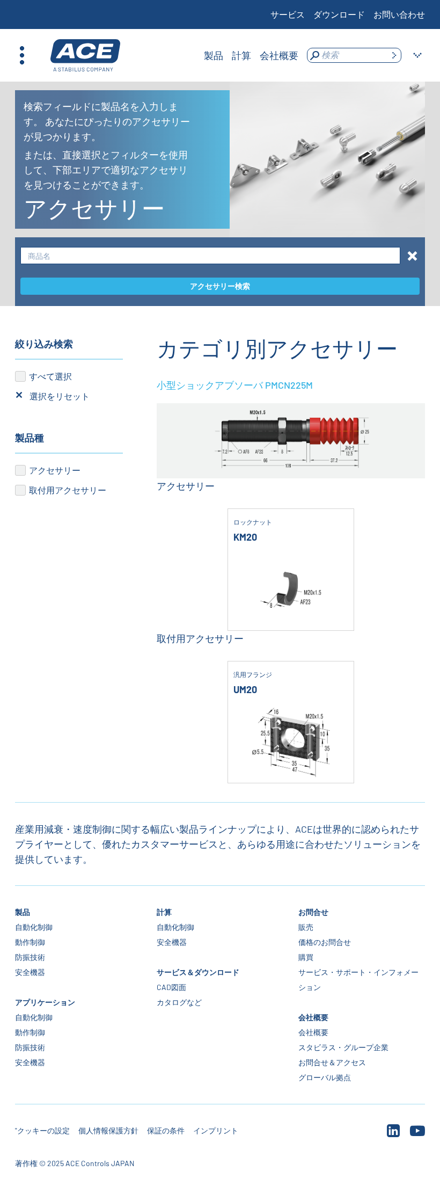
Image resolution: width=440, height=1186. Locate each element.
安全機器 (30, 972)
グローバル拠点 (324, 1077)
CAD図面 (171, 987)
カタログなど (179, 1002)
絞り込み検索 (44, 344)
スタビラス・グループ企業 (343, 1047)
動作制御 (30, 942)
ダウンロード (339, 14)
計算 (164, 911)
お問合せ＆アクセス (332, 1062)
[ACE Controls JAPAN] (85, 55)
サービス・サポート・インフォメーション (358, 979)
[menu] (251, 55)
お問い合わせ (399, 14)
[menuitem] (213, 55)
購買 (305, 957)
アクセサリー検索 (220, 285)
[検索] (393, 55)
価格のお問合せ (324, 942)
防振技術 (30, 957)
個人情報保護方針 (108, 1130)
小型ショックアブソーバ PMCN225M (235, 385)
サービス (287, 14)
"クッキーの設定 (42, 1130)
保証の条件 (166, 1130)
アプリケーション (45, 1002)
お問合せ (313, 911)
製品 (22, 911)
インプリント (215, 1130)
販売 (305, 927)
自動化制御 (34, 927)
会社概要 (313, 1017)
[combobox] (210, 256)
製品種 (29, 437)
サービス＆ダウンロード (198, 972)
